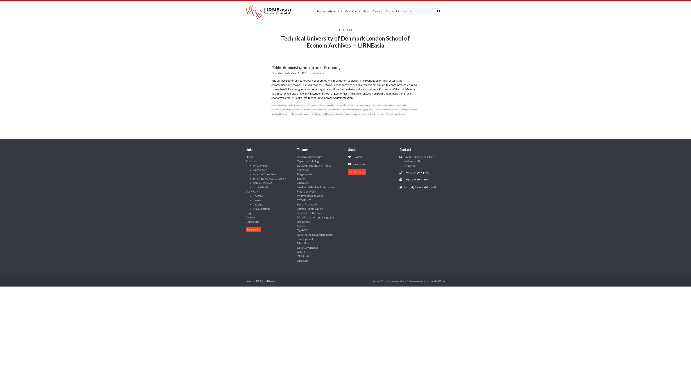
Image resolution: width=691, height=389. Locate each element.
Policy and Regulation (310, 195)
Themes (258, 195)
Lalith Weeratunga (408, 109)
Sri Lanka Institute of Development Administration (331, 105)
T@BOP (302, 230)
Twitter (357, 156)
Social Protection (307, 204)
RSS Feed (359, 171)
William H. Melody (280, 114)
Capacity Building (308, 161)
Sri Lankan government (383, 105)
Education (303, 169)
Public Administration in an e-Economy (305, 67)
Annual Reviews (262, 182)
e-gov (380, 114)
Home (321, 11)
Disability (303, 243)
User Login (253, 229)
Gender (301, 226)
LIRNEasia (401, 105)
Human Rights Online (310, 208)
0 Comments (317, 72)
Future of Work (306, 191)
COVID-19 (304, 200)
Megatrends (304, 174)
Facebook (359, 164)
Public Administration (395, 114)
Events (257, 200)
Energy (301, 178)
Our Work (351, 11)
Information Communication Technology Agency (351, 109)
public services (279, 105)
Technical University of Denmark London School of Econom (299, 109)
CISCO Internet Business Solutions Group (331, 114)
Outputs (258, 204)
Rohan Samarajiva (297, 105)
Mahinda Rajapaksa (300, 114)
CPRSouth (303, 256)
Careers (377, 11)
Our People (260, 169)
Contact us (392, 11)
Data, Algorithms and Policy (314, 165)
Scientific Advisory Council (269, 178)
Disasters (303, 260)
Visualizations (261, 208)
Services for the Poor (310, 213)
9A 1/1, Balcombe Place (419, 161)
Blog (366, 11)
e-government (363, 105)
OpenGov (303, 182)
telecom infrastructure (386, 109)
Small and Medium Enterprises (315, 187)
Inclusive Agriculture (309, 156)
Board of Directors (264, 174)
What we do (260, 165)
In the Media (260, 187)
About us (334, 11)
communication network (364, 114)
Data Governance (308, 247)
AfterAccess (304, 252)
